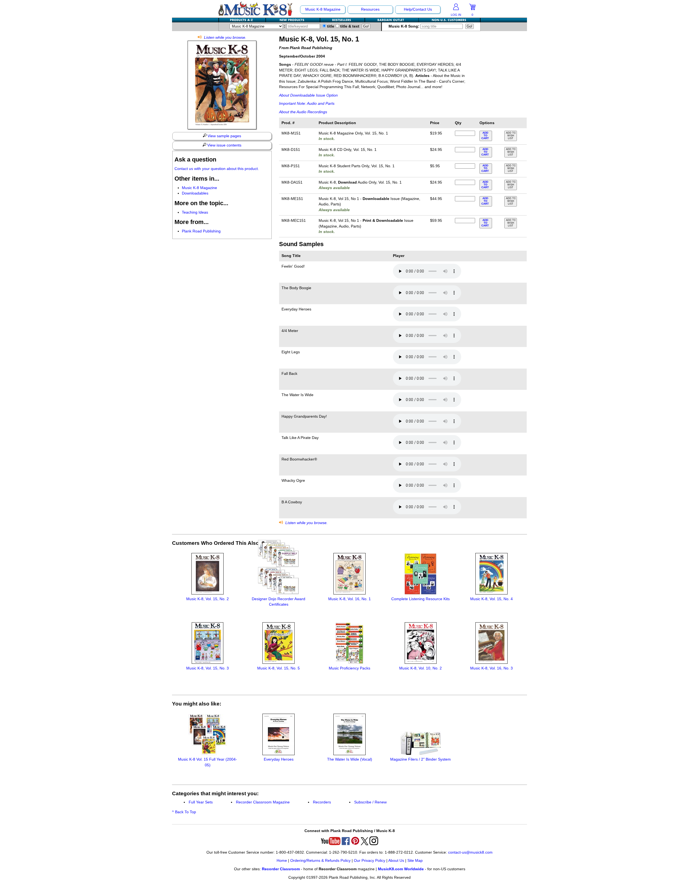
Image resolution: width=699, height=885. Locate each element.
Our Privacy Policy (369, 861)
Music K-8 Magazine (322, 9)
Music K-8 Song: (404, 26)
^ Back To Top (184, 812)
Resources (370, 9)
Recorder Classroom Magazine (263, 802)
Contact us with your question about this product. (216, 169)
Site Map (415, 861)
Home (282, 861)
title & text (349, 26)
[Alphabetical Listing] (242, 20)
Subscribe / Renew (370, 802)
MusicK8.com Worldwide (401, 869)
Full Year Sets (201, 802)
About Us (396, 861)
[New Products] (293, 20)
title (330, 26)
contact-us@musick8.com (470, 852)
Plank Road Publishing (201, 231)
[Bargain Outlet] (392, 20)
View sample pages (223, 136)
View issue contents (223, 145)
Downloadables (195, 193)
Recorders (322, 802)
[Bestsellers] (342, 20)
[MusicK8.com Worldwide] (449, 20)
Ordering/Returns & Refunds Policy (320, 861)
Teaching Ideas (195, 212)
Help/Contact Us (418, 9)
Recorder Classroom (281, 869)
